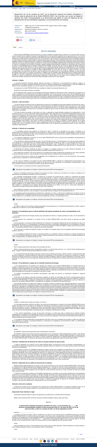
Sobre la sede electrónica (23, 439)
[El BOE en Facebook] (48, 442)
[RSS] (41, 442)
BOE (24, 8)
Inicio (20, 8)
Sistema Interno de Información (62, 439)
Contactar (14, 439)
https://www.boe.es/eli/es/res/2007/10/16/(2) (36, 33)
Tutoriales (72, 439)
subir (81, 434)
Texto (14, 47)
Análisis (21, 47)
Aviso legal (36, 439)
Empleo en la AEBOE (80, 439)
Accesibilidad (42, 439)
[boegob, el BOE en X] (44, 442)
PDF (20, 40)
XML (34, 40)
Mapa (31, 439)
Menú (71, 6)
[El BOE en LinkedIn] (52, 442)
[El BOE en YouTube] (56, 442)
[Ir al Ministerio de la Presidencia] (24, 2)
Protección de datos (51, 439)
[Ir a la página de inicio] (55, 3)
